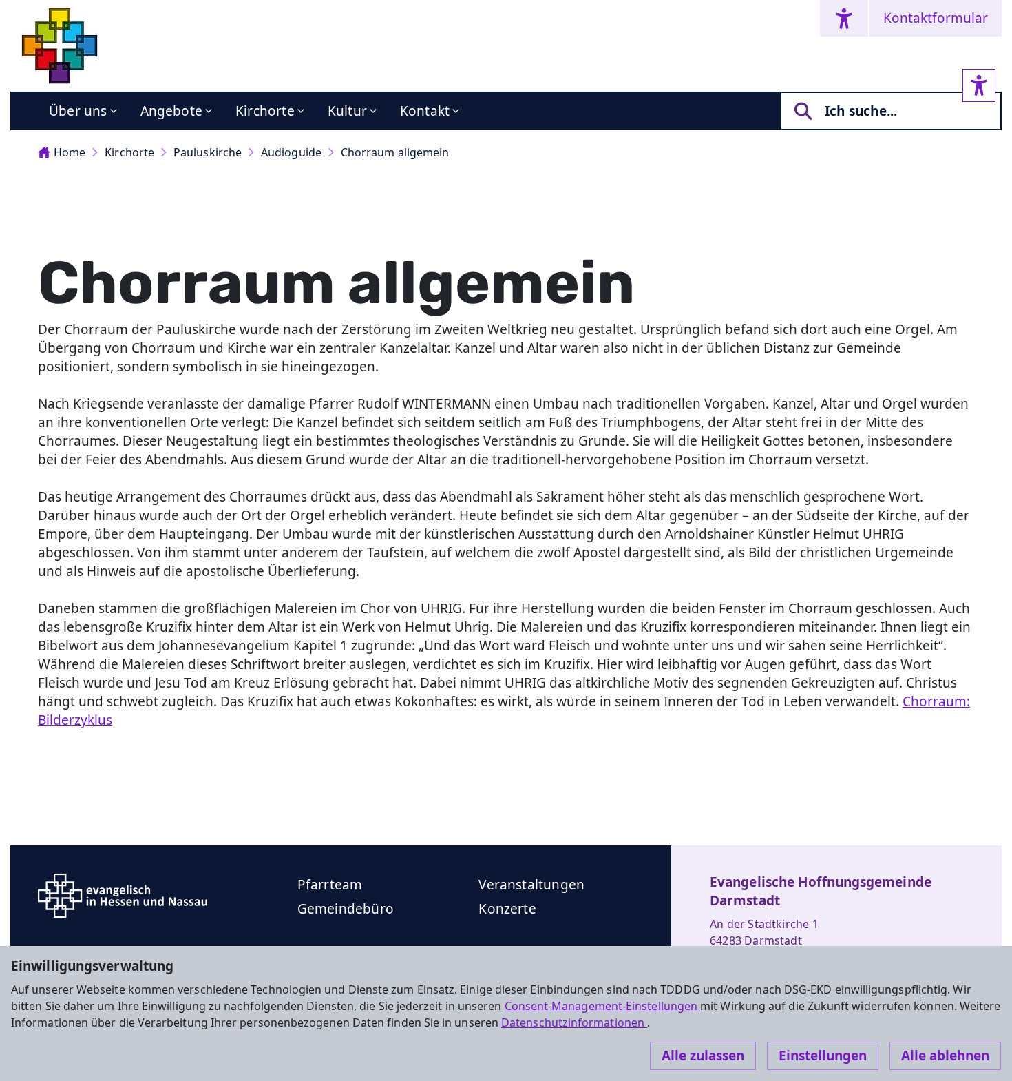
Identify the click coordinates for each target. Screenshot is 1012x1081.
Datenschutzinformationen (574, 1022)
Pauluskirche (207, 152)
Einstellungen (823, 1055)
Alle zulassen (703, 1055)
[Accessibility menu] (844, 18)
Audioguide (291, 152)
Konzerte (507, 909)
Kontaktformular (935, 18)
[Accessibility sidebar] (978, 85)
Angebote (171, 111)
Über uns (78, 111)
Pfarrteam (330, 885)
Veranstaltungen (531, 885)
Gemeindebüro (345, 909)
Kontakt (425, 111)
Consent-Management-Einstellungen (603, 1005)
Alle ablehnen (945, 1055)
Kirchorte (265, 111)
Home (69, 152)
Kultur (347, 111)
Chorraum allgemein (395, 152)
